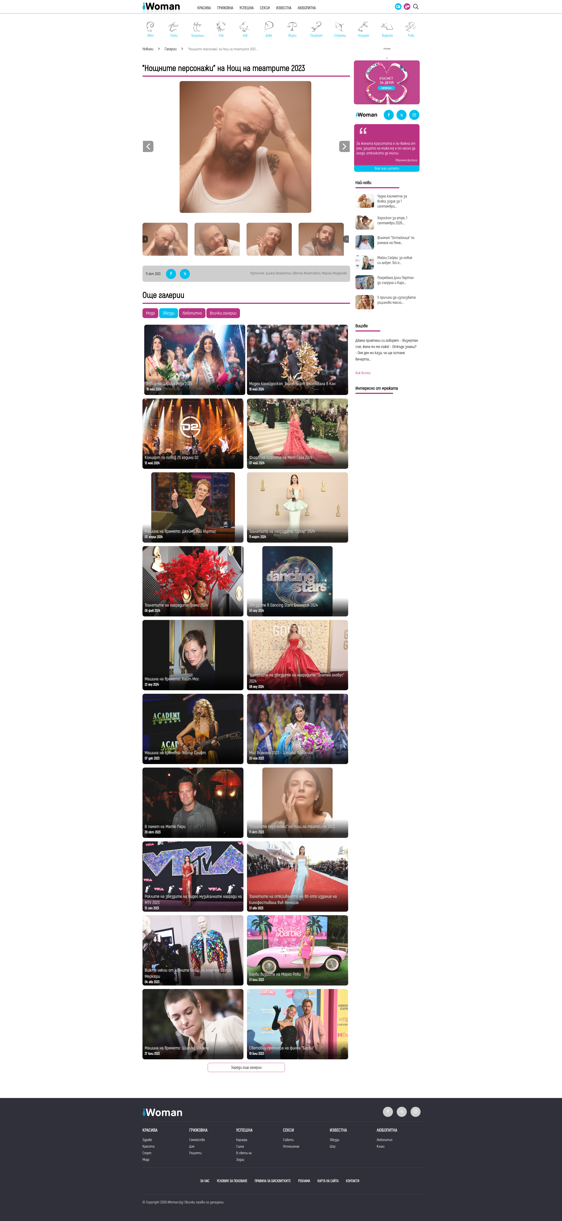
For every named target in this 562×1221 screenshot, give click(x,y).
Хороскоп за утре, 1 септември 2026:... (392, 221)
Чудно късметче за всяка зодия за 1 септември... (392, 201)
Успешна (247, 8)
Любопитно (192, 313)
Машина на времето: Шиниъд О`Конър (177, 1048)
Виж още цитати (387, 168)
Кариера (241, 1140)
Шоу (332, 1146)
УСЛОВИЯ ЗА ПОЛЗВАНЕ (232, 1181)
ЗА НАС (204, 1181)
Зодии (240, 1160)
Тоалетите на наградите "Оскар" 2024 (282, 531)
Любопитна (307, 8)
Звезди (169, 313)
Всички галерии (223, 313)
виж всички (363, 373)
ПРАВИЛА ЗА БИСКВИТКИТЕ (273, 1181)
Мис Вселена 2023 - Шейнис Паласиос (281, 752)
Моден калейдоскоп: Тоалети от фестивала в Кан (292, 383)
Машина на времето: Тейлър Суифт (175, 752)
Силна (240, 1146)
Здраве (147, 1140)
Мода (150, 313)
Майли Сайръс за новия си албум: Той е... (394, 260)
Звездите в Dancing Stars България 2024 (283, 605)
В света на (244, 1153)
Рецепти (195, 1153)
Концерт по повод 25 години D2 (171, 457)
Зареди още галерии (246, 1067)
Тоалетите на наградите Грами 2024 (176, 605)
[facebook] (389, 115)
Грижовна (225, 8)
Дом (192, 1146)
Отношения (291, 1146)
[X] (401, 115)
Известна (283, 8)
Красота (148, 1146)
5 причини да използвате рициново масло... (396, 300)
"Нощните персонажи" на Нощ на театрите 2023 (292, 826)
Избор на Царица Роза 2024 (169, 383)
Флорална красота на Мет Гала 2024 (280, 457)
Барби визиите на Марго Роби (275, 974)
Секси (265, 8)
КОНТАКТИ (352, 1181)
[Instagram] (414, 115)
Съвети (288, 1140)
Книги (380, 1146)
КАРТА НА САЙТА (328, 1181)
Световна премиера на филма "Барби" (281, 1048)
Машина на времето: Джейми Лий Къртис (180, 531)
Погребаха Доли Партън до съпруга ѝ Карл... (395, 280)
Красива (204, 8)
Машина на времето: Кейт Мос (172, 679)
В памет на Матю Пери (165, 826)
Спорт (146, 1153)
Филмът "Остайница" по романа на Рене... (395, 240)
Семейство (197, 1140)
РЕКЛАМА (304, 1181)
